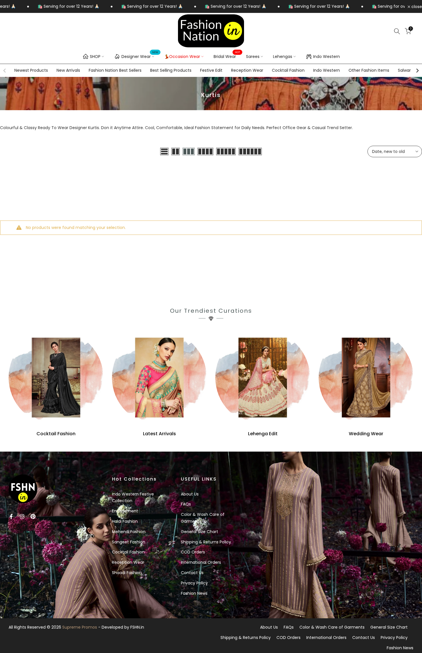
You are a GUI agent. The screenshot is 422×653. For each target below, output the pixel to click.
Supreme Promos (79, 627)
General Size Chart (199, 532)
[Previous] (5, 70)
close (416, 7)
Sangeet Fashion (128, 542)
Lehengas (282, 56)
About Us (190, 494)
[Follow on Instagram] (22, 516)
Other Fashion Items (369, 70)
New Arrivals (68, 70)
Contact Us (192, 573)
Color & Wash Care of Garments (332, 627)
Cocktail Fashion (288, 70)
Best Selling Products (170, 70)
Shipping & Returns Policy (206, 542)
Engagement (125, 511)
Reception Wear (247, 70)
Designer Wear (139, 55)
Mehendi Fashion (129, 532)
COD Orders (193, 552)
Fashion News (194, 593)
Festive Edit (211, 70)
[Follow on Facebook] (11, 516)
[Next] (417, 70)
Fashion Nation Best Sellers (115, 70)
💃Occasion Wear (182, 56)
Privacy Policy (194, 583)
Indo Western (326, 56)
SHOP (95, 56)
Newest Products (31, 70)
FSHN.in (137, 627)
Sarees (253, 56)
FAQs (186, 504)
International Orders (201, 562)
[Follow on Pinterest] (33, 516)
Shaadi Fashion (127, 573)
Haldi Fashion (125, 521)
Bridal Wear (227, 56)
